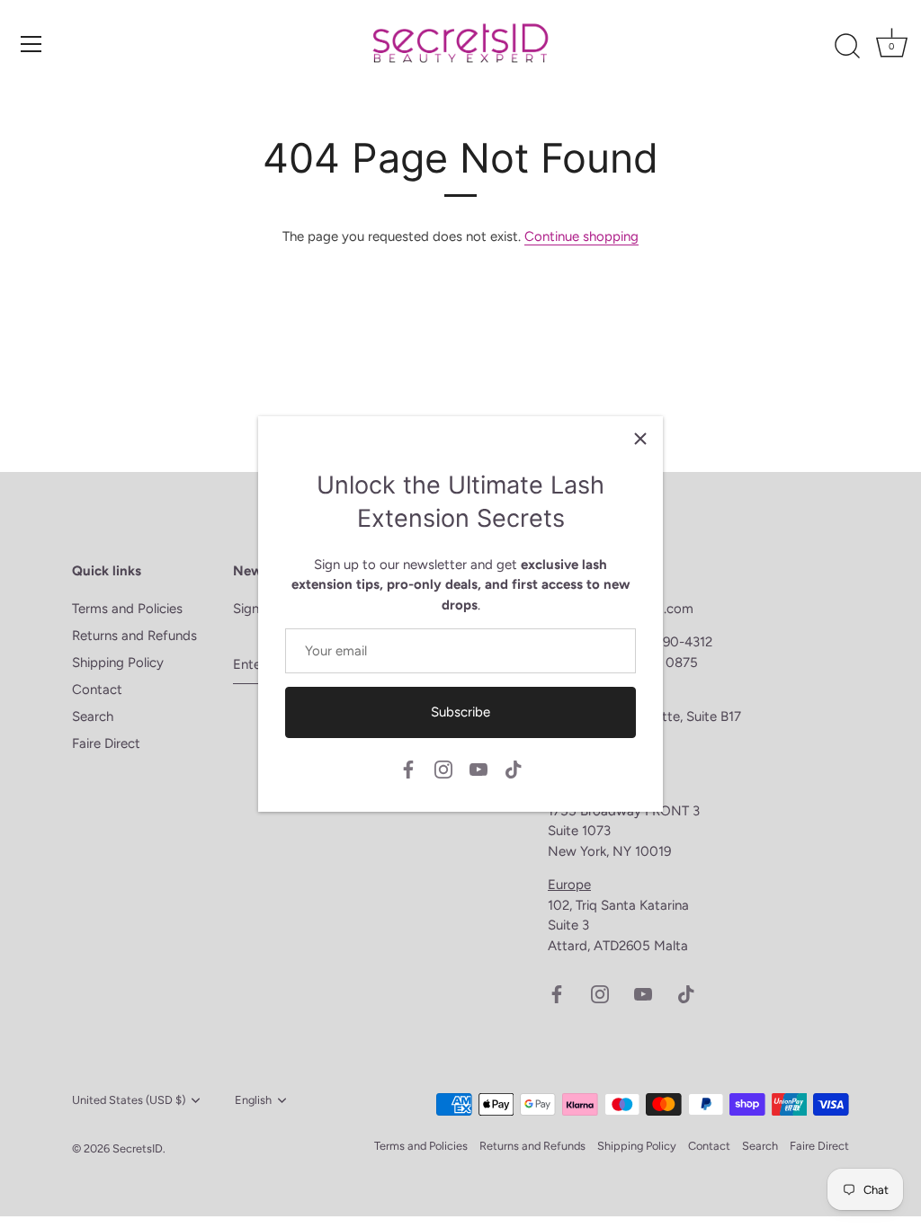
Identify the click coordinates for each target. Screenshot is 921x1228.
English (253, 1100)
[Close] (640, 438)
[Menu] (31, 44)
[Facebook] (408, 768)
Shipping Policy (118, 662)
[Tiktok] (514, 768)
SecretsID (137, 1148)
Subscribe (460, 712)
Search (92, 716)
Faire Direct (106, 743)
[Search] (847, 47)
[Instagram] (443, 768)
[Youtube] (478, 768)
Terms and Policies (127, 609)
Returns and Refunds (134, 635)
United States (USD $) (128, 1100)
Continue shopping (581, 236)
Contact (97, 689)
